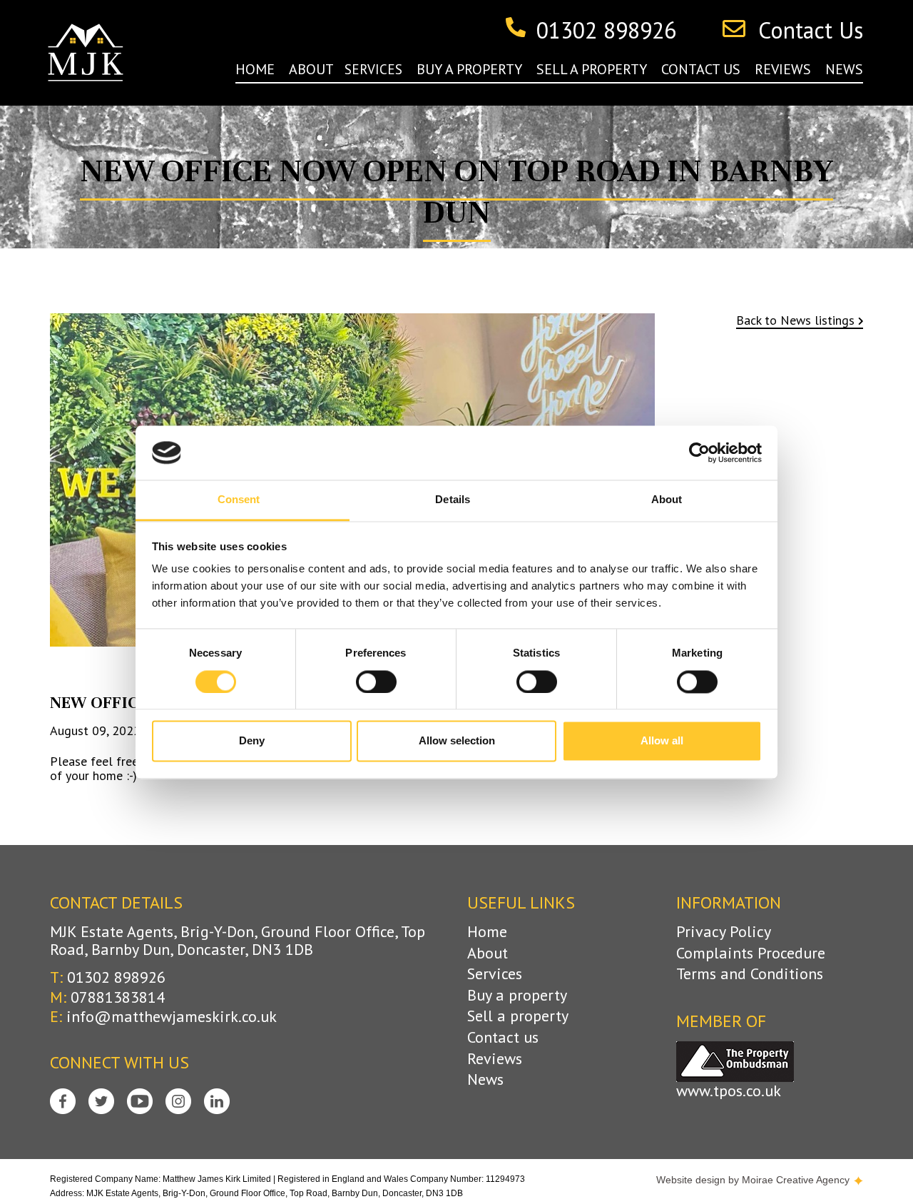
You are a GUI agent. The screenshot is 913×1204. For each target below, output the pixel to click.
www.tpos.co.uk (728, 1091)
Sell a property (517, 1016)
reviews (783, 69)
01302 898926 (606, 31)
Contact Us (810, 31)
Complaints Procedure (750, 953)
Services (494, 974)
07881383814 (118, 997)
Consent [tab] (239, 500)
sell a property (591, 69)
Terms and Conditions (749, 974)
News (485, 1079)
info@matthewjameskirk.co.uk (171, 1016)
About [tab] (667, 500)
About (487, 953)
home (255, 69)
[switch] (376, 681)
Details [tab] (452, 500)
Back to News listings (795, 320)
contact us (700, 69)
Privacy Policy (723, 932)
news (844, 69)
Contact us (503, 1037)
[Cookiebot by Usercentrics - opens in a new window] (699, 452)
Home (487, 932)
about (311, 69)
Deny (252, 741)
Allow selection (457, 741)
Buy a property (517, 995)
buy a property (469, 69)
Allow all (662, 741)
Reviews (494, 1059)
